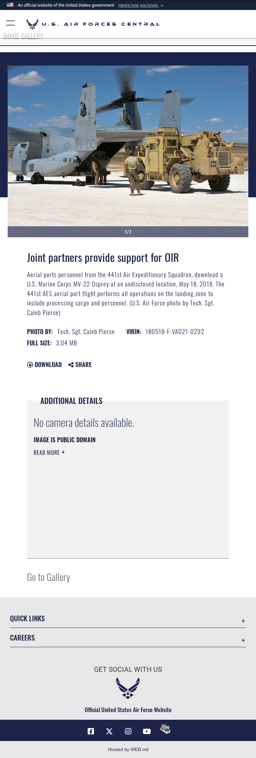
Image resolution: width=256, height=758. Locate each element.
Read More (48, 453)
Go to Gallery (48, 576)
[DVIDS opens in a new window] (165, 729)
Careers (22, 637)
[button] (141, 5)
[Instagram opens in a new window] (128, 731)
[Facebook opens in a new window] (91, 731)
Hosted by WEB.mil (128, 749)
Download (47, 364)
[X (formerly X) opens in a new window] (109, 731)
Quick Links (27, 618)
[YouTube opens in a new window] (147, 731)
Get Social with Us (128, 669)
